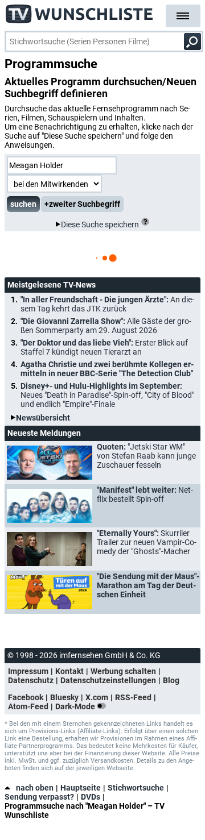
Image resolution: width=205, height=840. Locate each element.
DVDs (90, 796)
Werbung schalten (123, 671)
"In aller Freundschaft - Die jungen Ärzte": (107, 304)
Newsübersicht (43, 417)
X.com (96, 697)
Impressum (28, 671)
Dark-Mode (76, 706)
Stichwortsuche (136, 787)
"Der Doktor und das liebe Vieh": (104, 347)
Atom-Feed (28, 706)
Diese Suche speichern (100, 224)
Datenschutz (31, 680)
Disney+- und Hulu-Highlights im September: (107, 395)
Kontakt (69, 671)
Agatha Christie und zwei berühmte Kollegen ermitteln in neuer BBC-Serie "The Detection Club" (107, 369)
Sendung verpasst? (39, 796)
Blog (171, 680)
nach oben (35, 787)
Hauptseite (80, 787)
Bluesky (64, 697)
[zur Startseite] (79, 11)
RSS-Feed (133, 697)
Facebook (25, 697)
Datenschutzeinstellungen (108, 680)
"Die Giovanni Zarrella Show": (105, 326)
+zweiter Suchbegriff (82, 204)
